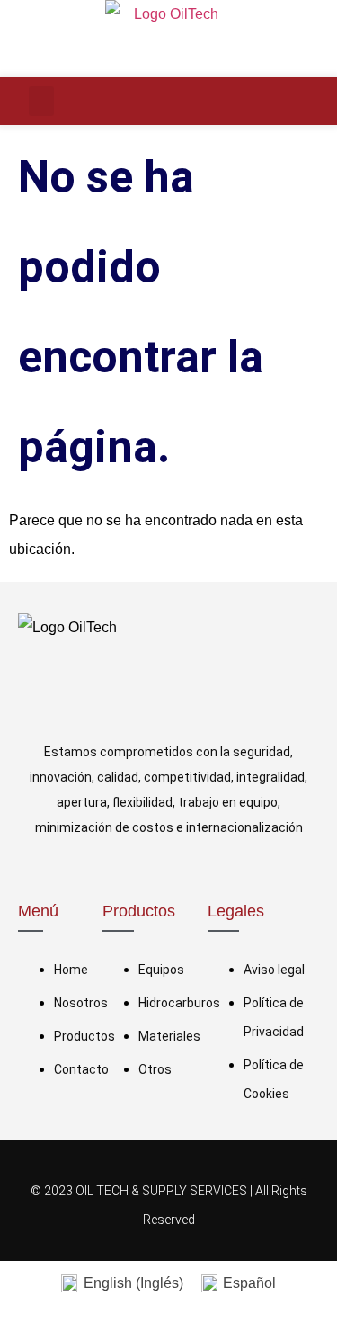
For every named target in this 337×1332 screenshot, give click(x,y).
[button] (41, 101)
